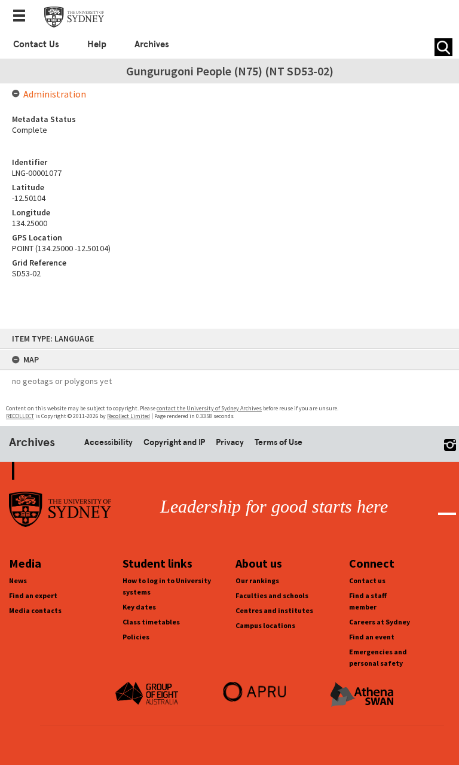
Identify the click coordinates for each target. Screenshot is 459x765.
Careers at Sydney (379, 621)
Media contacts (35, 610)
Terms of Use (278, 442)
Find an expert (33, 595)
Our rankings (257, 580)
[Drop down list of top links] (22, 17)
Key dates (139, 606)
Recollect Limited (128, 416)
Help (96, 44)
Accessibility (108, 442)
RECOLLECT (20, 416)
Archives (151, 44)
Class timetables (151, 621)
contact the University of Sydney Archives (209, 408)
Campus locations (265, 625)
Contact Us (36, 44)
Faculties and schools (271, 595)
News (18, 580)
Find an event (371, 636)
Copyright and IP (174, 442)
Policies (136, 636)
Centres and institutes (274, 610)
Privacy (230, 442)
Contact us (367, 580)
